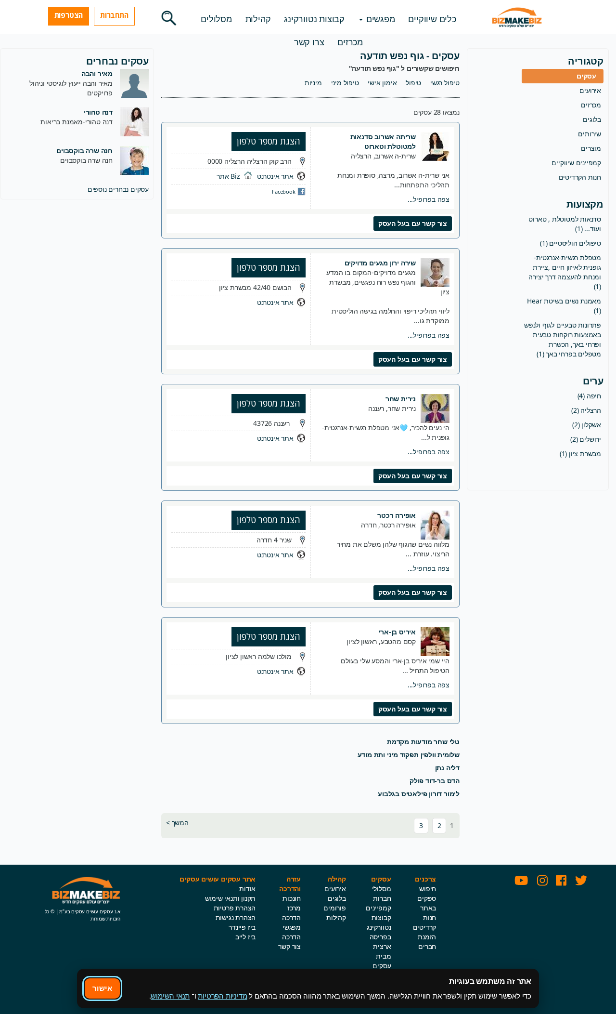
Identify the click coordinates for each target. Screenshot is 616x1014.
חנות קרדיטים (424, 922)
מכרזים (350, 42)
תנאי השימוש (170, 996)
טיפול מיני (345, 82)
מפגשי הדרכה (291, 931)
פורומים (334, 907)
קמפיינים (378, 907)
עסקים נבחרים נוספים (118, 189)
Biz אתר (228, 176)
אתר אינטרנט (275, 176)
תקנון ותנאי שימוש (230, 898)
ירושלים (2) (585, 439)
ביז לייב (245, 936)
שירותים (589, 133)
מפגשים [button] (379, 19)
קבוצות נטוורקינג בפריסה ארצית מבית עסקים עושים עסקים (379, 951)
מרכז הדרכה (291, 912)
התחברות (114, 15)
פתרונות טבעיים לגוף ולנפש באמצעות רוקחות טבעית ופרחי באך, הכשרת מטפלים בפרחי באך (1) (562, 339)
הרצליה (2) (586, 410)
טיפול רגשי (445, 82)
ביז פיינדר (242, 927)
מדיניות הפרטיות (222, 996)
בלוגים (592, 119)
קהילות (258, 19)
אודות (247, 888)
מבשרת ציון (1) (580, 453)
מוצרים (591, 148)
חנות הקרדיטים (580, 177)
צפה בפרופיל (428, 199)
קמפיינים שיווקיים (576, 162)
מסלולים (216, 19)
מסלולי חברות (381, 893)
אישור (102, 988)
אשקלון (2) (586, 424)
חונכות (291, 898)
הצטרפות (68, 15)
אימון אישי (382, 82)
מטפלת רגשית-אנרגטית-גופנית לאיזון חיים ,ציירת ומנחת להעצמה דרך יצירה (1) (564, 272)
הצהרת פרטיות (235, 907)
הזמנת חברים (427, 941)
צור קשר (289, 946)
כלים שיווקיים (432, 19)
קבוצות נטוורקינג (314, 19)
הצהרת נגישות (236, 917)
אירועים (590, 90)
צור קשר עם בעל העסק (412, 223)
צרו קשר (309, 42)
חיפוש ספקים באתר (426, 898)
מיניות (313, 82)
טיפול (413, 82)
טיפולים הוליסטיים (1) (570, 243)
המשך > (177, 822)
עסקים (586, 75)
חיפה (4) (589, 395)
